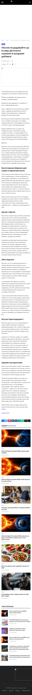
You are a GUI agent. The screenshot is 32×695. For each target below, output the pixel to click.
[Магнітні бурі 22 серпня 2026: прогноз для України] (16, 438)
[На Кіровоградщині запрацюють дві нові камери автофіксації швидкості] (4, 658)
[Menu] (2, 2)
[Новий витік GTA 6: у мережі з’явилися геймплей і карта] (4, 631)
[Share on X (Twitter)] (10, 64)
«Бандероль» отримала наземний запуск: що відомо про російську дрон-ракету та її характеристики (19, 647)
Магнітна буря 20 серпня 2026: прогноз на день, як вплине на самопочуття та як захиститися (15, 537)
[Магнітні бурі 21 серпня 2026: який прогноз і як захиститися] (16, 466)
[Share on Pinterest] (12, 64)
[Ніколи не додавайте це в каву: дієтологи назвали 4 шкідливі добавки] (16, 77)
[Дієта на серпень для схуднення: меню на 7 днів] (16, 553)
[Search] (30, 2)
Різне (3, 44)
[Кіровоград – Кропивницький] (16, 2)
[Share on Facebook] (8, 64)
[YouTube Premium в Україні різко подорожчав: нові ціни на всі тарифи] (4, 622)
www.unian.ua (5, 413)
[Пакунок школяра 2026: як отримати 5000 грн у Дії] (16, 495)
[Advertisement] (16, 22)
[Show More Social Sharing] (15, 64)
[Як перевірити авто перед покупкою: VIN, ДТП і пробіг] (16, 581)
